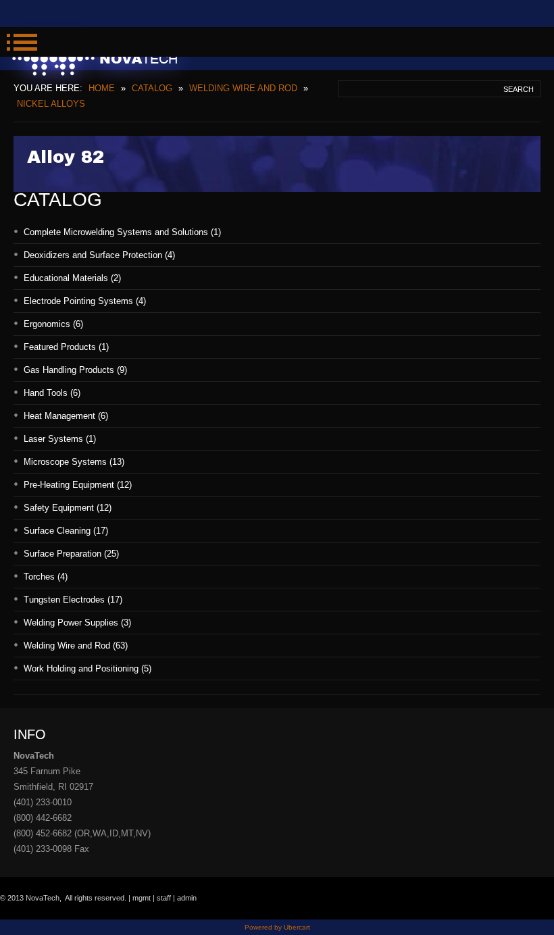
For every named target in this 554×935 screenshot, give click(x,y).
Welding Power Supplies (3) (77, 622)
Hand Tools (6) (52, 393)
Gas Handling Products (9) (75, 370)
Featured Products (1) (66, 347)
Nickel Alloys (51, 104)
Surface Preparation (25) (71, 554)
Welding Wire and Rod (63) (76, 645)
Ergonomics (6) (53, 324)
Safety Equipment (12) (67, 508)
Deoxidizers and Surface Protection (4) (99, 255)
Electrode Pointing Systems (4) (85, 301)
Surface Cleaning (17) (66, 531)
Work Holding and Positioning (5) (87, 668)
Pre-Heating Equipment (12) (78, 485)
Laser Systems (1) (60, 439)
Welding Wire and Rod (243, 88)
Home (102, 88)
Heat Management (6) (66, 416)
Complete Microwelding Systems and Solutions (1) (122, 232)
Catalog (152, 88)
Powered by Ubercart (277, 927)
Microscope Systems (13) (74, 462)
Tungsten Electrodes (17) (73, 600)
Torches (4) (46, 577)
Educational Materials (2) (72, 278)
